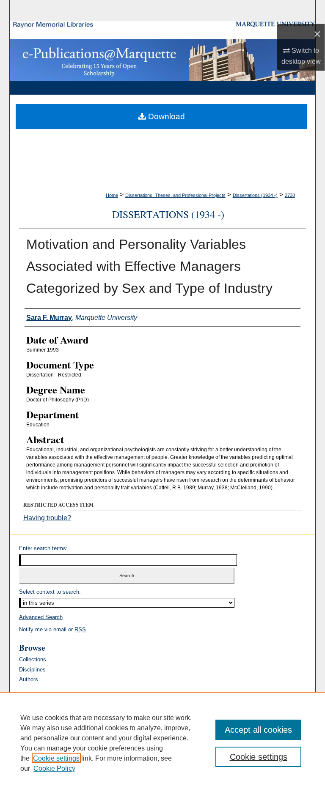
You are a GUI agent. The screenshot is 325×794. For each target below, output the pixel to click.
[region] (162, 743)
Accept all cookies (258, 729)
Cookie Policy (54, 768)
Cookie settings (56, 758)
